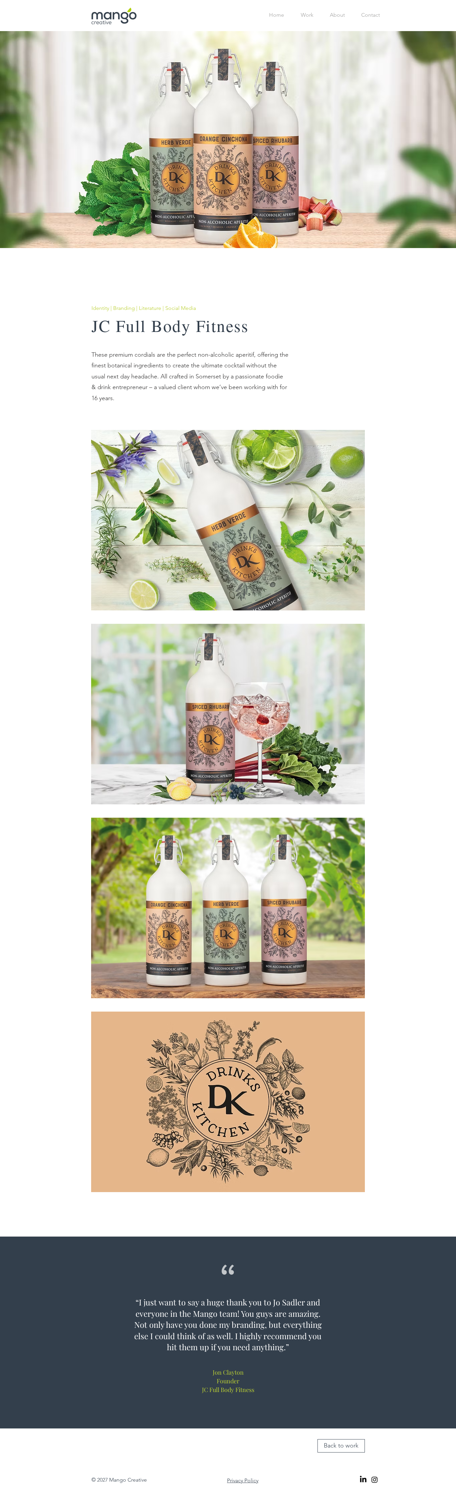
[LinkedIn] (363, 1480)
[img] (228, 520)
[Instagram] (375, 1480)
